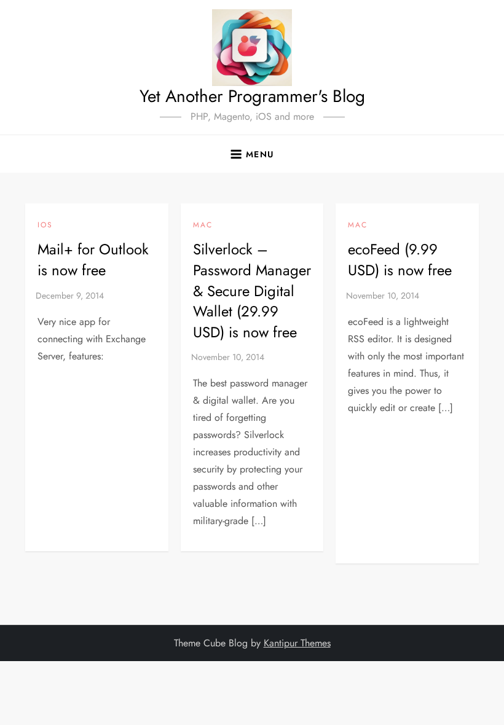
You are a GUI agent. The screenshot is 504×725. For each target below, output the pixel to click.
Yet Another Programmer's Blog (252, 96)
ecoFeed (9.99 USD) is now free (400, 259)
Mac (203, 225)
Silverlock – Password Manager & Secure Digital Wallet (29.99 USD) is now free (252, 290)
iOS (45, 225)
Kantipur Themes (297, 643)
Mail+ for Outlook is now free (93, 259)
